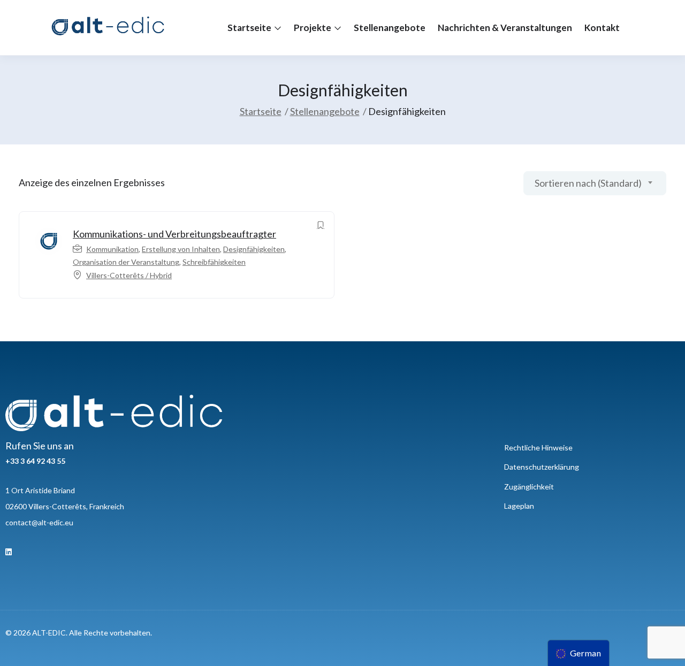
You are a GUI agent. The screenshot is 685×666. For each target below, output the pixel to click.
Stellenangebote (389, 27)
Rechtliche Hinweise (538, 447)
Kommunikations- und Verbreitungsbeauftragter (174, 234)
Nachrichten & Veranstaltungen (505, 27)
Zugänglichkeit (529, 486)
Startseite (250, 27)
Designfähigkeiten (254, 249)
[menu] (578, 653)
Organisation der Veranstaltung (126, 261)
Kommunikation (112, 249)
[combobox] (594, 183)
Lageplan (519, 505)
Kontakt (602, 27)
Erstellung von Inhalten (181, 249)
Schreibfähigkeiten (214, 261)
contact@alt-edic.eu (39, 522)
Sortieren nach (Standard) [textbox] (588, 183)
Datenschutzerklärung (541, 466)
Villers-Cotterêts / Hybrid (129, 275)
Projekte (313, 27)
